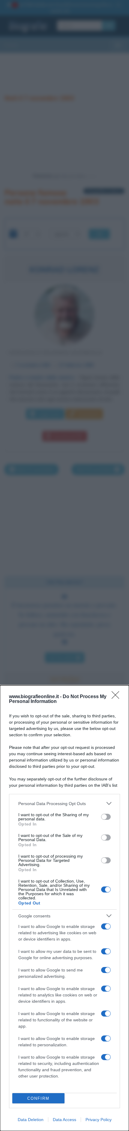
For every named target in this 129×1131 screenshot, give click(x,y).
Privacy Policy (99, 1119)
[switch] (106, 817)
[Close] (117, 697)
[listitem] (64, 803)
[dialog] (64, 908)
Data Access (64, 1119)
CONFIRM (38, 1098)
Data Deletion (31, 1119)
